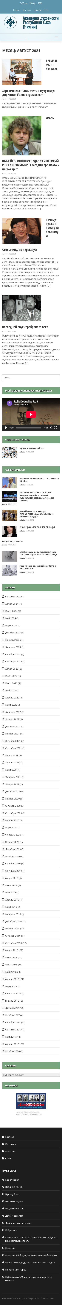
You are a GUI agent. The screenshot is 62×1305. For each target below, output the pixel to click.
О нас (46, 10)
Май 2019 (10, 892)
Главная (16, 10)
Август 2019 (11, 877)
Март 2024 (11, 625)
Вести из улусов (14, 1201)
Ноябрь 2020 (12, 798)
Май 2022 (10, 690)
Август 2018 (11, 950)
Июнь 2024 (11, 610)
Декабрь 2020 (13, 791)
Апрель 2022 (12, 697)
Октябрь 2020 (13, 805)
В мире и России (14, 1186)
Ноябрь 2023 (12, 639)
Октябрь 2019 (13, 863)
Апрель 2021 (12, 762)
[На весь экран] (55, 427)
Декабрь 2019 (13, 849)
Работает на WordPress (11, 1298)
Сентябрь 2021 (13, 748)
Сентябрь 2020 (13, 813)
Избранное (11, 1230)
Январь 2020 (12, 841)
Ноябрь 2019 (12, 856)
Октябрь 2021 (13, 740)
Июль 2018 (11, 957)
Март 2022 (11, 704)
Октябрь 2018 (13, 935)
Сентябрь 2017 (13, 1029)
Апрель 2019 (12, 899)
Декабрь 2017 (13, 1007)
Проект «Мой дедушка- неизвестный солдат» (30, 1262)
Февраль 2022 (13, 712)
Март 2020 (11, 827)
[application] (31, 414)
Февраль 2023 (13, 646)
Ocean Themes (47, 1298)
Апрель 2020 (12, 820)
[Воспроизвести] (6, 427)
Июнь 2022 (11, 683)
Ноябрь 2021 (12, 733)
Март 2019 (11, 906)
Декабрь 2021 (13, 726)
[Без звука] (51, 427)
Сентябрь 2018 (13, 942)
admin (4, 99)
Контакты (27, 10)
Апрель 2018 (12, 978)
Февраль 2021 (13, 776)
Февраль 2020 (13, 834)
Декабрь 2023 (13, 632)
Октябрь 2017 (13, 1022)
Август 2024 (11, 603)
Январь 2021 (12, 784)
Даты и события (14, 1215)
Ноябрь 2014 (12, 1051)
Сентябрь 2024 (13, 596)
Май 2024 (10, 618)
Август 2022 (11, 668)
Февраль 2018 (13, 993)
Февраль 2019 (13, 914)
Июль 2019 (11, 885)
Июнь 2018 (11, 964)
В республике (12, 1194)
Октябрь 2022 (13, 654)
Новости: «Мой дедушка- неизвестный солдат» (31, 1255)
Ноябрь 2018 (12, 928)
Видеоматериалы (14, 1208)
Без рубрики (12, 1179)
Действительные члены (18, 1222)
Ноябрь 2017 (12, 1015)
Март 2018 (11, 986)
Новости (37, 10)
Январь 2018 (12, 1000)
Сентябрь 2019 (13, 870)
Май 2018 (10, 971)
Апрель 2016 (12, 1043)
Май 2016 (10, 1036)
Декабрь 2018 (13, 921)
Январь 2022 (12, 719)
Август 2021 (11, 755)
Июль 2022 (11, 675)
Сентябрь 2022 (13, 661)
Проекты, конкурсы (15, 1269)
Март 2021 (11, 769)
